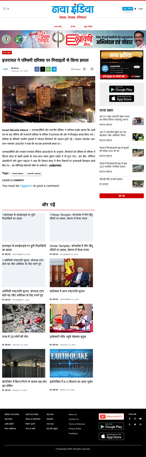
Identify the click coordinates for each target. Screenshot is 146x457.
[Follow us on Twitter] (130, 425)
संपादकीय (49, 419)
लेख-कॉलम (8, 419)
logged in (26, 186)
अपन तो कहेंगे (30, 429)
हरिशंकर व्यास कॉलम (12, 414)
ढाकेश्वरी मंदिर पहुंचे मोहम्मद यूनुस (68, 336)
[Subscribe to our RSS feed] (140, 425)
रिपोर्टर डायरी (30, 424)
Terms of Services (77, 424)
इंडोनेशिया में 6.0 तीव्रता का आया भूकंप (71, 381)
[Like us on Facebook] (130, 419)
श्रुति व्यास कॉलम (32, 414)
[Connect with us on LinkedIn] (135, 425)
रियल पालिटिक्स (10, 429)
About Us (73, 414)
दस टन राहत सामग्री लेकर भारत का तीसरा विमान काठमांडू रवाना (114, 118)
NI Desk (15, 68)
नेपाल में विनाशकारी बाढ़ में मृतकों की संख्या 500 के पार (114, 149)
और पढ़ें (122, 196)
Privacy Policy (75, 429)
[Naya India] (73, 18)
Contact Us (74, 419)
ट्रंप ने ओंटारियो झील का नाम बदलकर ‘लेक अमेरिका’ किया (113, 134)
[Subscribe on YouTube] (140, 419)
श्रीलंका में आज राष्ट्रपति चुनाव (67, 291)
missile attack (34, 173)
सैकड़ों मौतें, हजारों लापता (111, 179)
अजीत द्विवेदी (9, 424)
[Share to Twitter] (42, 69)
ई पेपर (73, 26)
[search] (8, 9)
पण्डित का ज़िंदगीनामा (33, 419)
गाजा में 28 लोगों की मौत (15, 336)
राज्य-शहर (58, 26)
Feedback (73, 433)
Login (140, 8)
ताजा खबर (7, 52)
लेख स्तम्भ (50, 414)
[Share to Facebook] (37, 69)
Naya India (106, 124)
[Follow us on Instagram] (135, 419)
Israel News (17, 173)
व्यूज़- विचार (127, 9)
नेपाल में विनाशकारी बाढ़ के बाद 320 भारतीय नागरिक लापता (113, 165)
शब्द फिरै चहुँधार (52, 429)
